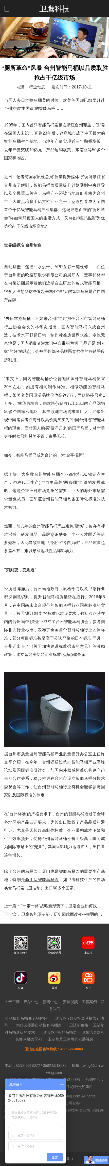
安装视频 (70, 1002)
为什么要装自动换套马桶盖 (39, 1025)
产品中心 (31, 1002)
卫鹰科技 (54, 9)
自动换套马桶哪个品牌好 (26, 1018)
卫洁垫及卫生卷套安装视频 (71, 1039)
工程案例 (89, 1002)
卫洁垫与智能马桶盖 (60, 1032)
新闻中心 (50, 1002)
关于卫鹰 (12, 1002)
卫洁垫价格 (78, 1025)
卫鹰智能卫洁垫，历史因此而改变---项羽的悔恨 (63, 914)
